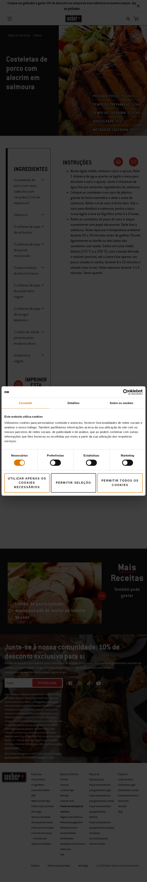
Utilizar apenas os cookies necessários (27, 483)
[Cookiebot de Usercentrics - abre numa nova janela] (126, 392)
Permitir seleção (73, 482)
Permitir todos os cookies (120, 483)
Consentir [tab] (25, 403)
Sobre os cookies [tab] (121, 403)
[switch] (55, 463)
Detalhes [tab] (73, 403)
